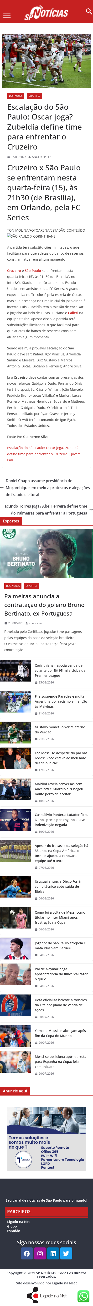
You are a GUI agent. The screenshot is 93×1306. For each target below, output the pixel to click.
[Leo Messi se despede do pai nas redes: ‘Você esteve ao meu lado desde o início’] (15, 762)
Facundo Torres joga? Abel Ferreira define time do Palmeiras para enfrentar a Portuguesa (44, 509)
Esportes (34, 95)
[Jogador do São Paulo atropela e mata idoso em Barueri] (15, 949)
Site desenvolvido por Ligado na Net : (46, 1283)
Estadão (13, 1230)
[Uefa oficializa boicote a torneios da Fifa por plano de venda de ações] (15, 1008)
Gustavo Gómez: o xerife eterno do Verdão (60, 729)
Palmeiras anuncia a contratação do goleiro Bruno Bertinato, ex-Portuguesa (44, 604)
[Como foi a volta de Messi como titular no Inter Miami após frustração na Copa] (15, 921)
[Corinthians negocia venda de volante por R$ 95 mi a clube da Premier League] (15, 674)
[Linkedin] (53, 1253)
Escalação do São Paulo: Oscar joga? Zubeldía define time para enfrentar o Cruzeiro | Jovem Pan (44, 453)
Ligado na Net (18, 1221)
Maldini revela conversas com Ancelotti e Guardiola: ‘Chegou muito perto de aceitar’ (59, 789)
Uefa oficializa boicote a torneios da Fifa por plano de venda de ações (61, 1005)
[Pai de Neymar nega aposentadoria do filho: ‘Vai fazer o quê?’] (15, 978)
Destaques (15, 95)
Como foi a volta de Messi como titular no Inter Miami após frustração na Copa (60, 917)
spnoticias (35, 623)
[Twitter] (66, 1253)
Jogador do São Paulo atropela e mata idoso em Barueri (60, 945)
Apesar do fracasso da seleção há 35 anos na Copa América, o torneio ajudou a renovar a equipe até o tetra (61, 853)
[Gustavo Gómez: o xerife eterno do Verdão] (15, 733)
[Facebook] (27, 1253)
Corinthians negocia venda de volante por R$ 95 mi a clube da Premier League (60, 670)
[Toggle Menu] (7, 15)
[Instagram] (40, 1253)
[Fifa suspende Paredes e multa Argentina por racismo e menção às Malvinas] (15, 705)
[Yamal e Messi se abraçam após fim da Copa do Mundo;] (15, 1036)
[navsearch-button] (87, 12)
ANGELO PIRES (42, 157)
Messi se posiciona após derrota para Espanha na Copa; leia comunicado (60, 1061)
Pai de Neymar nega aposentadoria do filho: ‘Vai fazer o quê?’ (61, 974)
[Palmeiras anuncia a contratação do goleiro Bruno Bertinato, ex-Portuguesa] (46, 553)
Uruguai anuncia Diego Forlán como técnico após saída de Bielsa (59, 886)
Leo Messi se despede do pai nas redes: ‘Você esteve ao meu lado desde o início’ (61, 758)
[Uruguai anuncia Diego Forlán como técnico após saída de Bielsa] (15, 890)
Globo (12, 1226)
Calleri (73, 313)
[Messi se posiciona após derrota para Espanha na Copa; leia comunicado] (15, 1065)
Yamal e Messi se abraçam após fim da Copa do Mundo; (60, 1033)
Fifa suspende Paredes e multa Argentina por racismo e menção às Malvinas (61, 701)
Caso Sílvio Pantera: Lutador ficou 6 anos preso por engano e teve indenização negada (61, 819)
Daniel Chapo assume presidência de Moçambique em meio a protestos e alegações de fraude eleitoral (48, 487)
